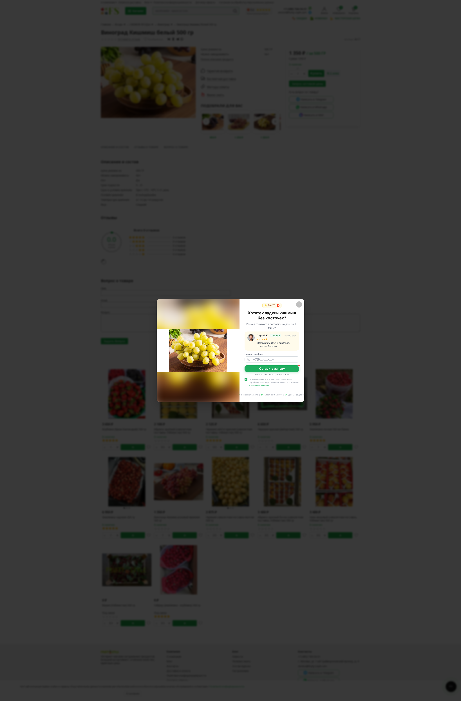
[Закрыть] (299, 304)
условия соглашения (259, 385)
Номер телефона (254, 354)
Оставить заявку (272, 368)
